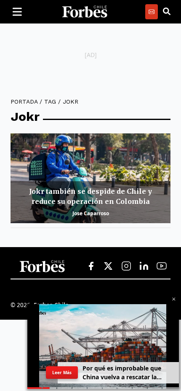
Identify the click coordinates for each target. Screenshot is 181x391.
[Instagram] (126, 266)
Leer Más (62, 372)
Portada (24, 101)
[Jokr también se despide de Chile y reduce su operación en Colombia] (90, 178)
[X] (109, 266)
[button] (174, 299)
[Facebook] (91, 266)
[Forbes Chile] (84, 12)
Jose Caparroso (90, 213)
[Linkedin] (144, 266)
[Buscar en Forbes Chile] (166, 12)
